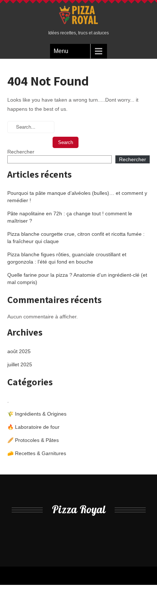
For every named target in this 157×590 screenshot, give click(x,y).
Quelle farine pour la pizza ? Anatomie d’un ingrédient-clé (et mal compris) (77, 278)
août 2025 (19, 351)
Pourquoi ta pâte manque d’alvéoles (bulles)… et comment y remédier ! (77, 196)
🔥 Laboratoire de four (33, 427)
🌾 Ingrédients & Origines (36, 414)
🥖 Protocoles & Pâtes (33, 440)
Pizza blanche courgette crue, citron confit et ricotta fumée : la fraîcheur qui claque (76, 237)
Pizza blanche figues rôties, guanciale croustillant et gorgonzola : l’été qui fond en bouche (66, 258)
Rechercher (20, 152)
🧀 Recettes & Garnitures (36, 453)
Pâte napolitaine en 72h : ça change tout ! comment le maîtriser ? (69, 217)
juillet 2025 (19, 364)
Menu (61, 51)
